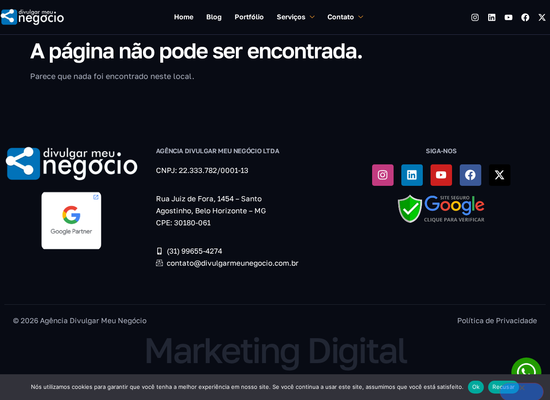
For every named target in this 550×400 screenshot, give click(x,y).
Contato (340, 16)
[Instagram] (475, 17)
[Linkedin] (491, 17)
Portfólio (249, 16)
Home (183, 16)
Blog (214, 16)
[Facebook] (525, 17)
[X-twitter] (542, 17)
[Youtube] (508, 17)
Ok (476, 386)
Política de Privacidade (497, 320)
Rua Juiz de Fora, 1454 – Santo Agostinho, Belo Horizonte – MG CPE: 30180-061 (211, 210)
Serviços (291, 16)
